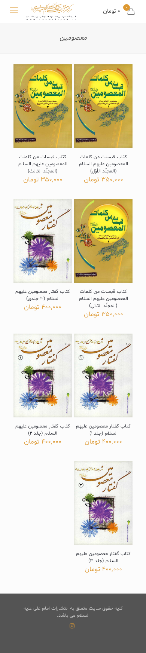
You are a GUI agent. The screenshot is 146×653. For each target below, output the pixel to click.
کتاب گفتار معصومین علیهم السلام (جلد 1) (103, 430)
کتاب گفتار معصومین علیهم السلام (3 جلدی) (42, 295)
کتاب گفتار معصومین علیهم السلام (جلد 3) (103, 557)
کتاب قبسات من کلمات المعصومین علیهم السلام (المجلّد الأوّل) (103, 164)
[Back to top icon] (131, 638)
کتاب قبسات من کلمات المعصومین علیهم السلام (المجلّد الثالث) (42, 164)
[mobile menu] (13, 11)
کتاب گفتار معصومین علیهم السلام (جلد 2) (42, 430)
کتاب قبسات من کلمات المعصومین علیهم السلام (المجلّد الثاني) (103, 298)
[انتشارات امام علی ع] (51, 11)
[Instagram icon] (72, 627)
